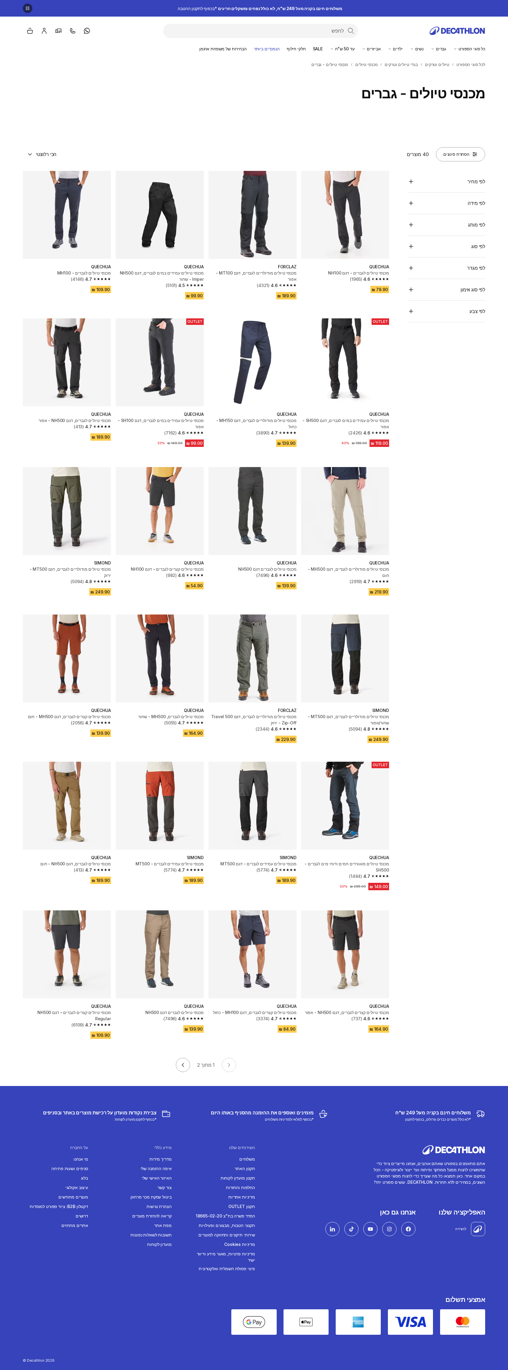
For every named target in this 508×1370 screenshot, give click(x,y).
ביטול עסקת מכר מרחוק (150, 1196)
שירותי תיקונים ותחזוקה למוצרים (226, 1234)
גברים (440, 48)
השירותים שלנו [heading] (242, 1147)
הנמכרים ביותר (267, 48)
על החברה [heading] (79, 1147)
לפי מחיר (476, 182)
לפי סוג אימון (473, 290)
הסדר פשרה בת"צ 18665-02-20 (225, 1215)
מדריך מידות (160, 1159)
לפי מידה (476, 203)
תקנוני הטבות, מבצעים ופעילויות (227, 1225)
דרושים (82, 1215)
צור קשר (164, 1187)
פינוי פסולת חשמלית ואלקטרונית (227, 1268)
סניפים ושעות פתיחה (69, 1168)
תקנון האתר (245, 1168)
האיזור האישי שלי (157, 1177)
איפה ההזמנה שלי (156, 1168)
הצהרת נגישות (158, 1206)
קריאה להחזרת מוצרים (151, 1215)
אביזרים (373, 48)
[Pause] (27, 8)
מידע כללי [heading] (163, 1147)
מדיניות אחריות (241, 1196)
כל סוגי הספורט (471, 48)
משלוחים (247, 1159)
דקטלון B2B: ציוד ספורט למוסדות (59, 1206)
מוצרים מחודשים (73, 1196)
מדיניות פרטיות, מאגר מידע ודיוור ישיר (226, 1256)
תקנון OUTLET (241, 1206)
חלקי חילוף (296, 48)
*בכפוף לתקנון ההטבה (260, 8)
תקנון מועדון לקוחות (238, 1177)
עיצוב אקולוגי (77, 1187)
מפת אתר (162, 1225)
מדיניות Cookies (239, 1244)
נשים (418, 48)
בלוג (84, 1177)
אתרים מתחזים (74, 1225)
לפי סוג (478, 246)
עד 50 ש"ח (344, 48)
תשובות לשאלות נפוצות (150, 1234)
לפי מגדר (476, 268)
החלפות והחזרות (240, 1187)
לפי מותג (476, 225)
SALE (318, 48)
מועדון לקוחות (159, 1244)
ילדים (397, 48)
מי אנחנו (81, 1159)
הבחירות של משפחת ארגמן (223, 48)
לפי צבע (477, 311)
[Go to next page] (183, 1065)
